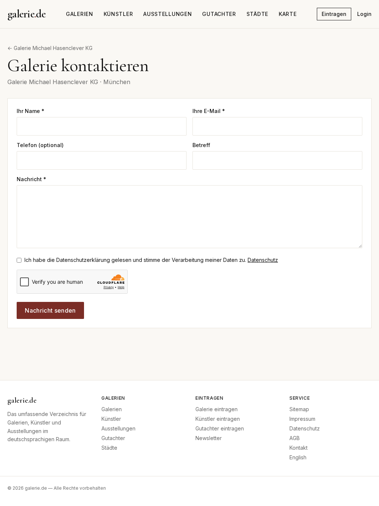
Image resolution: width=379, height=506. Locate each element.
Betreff (201, 145)
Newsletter (208, 438)
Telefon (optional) (40, 145)
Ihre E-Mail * (208, 111)
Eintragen (334, 14)
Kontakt (298, 448)
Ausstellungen (167, 14)
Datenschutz (263, 260)
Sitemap (299, 409)
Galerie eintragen (216, 409)
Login (364, 14)
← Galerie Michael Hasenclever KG (50, 48)
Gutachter (219, 14)
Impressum (302, 419)
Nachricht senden (50, 310)
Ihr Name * (30, 111)
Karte (288, 14)
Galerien (79, 14)
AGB (294, 438)
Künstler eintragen (217, 419)
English (297, 457)
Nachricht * (31, 179)
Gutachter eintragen (219, 428)
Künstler (118, 14)
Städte (257, 14)
